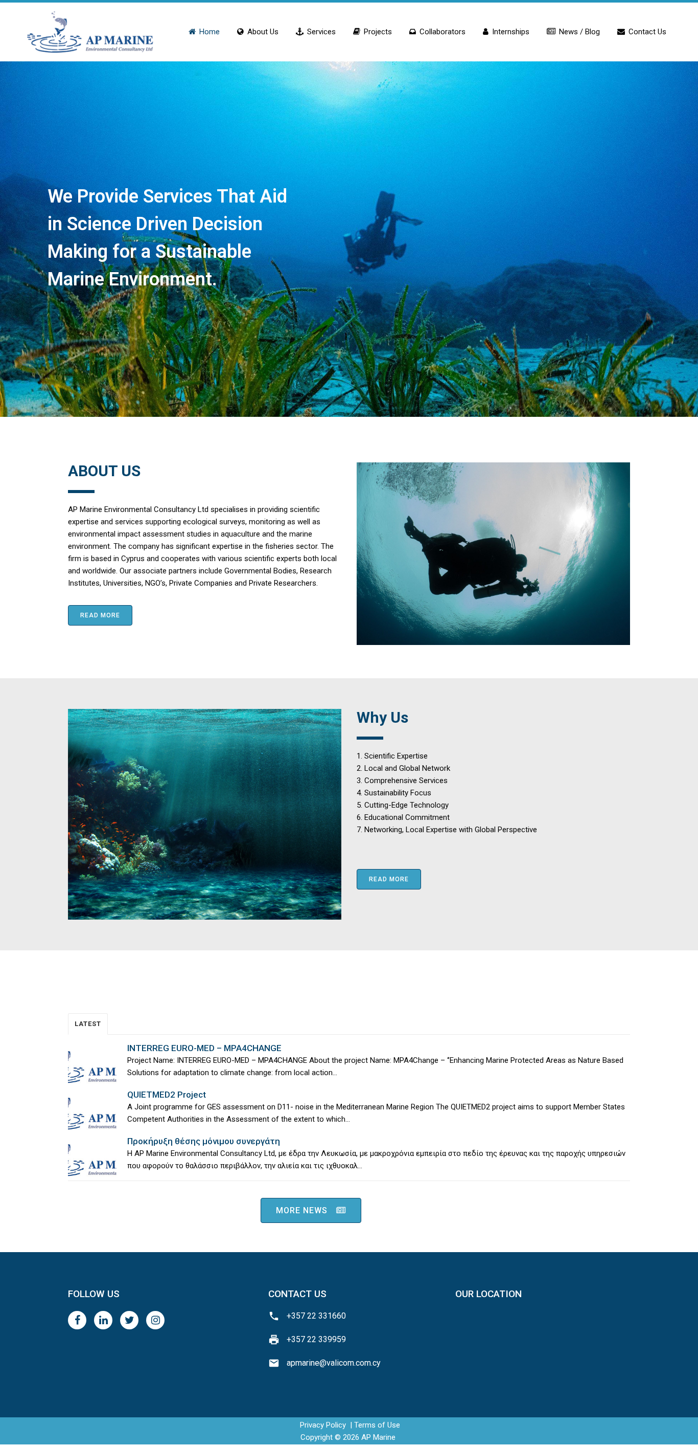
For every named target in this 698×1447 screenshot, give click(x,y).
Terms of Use (377, 1425)
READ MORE (100, 615)
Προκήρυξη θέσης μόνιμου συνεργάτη (203, 1141)
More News (302, 1210)
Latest (88, 1024)
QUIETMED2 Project (166, 1094)
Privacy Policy (323, 1425)
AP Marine (378, 1437)
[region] (349, 238)
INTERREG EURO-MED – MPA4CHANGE (204, 1048)
